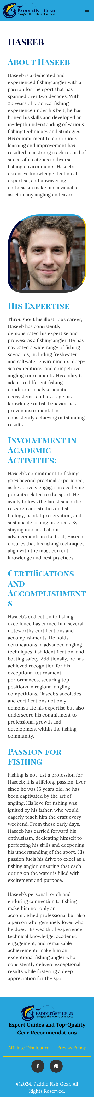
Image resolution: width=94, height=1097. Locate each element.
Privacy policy (71, 1047)
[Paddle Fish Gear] (29, 10)
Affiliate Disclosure (28, 1048)
